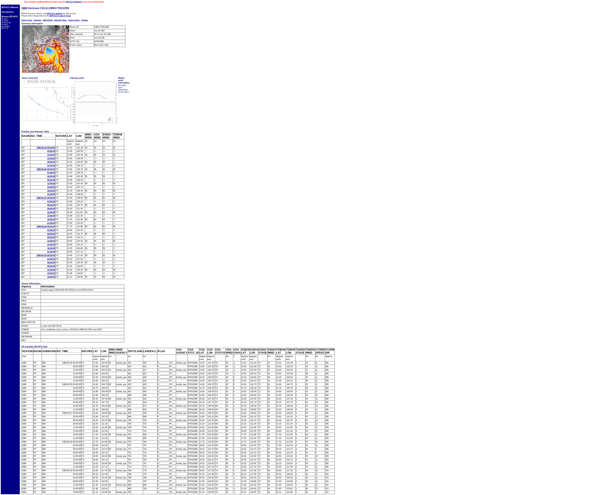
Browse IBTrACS (10, 16)
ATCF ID (5, 28)
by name (5, 21)
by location (6, 26)
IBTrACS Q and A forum (60, 16)
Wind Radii (48, 20)
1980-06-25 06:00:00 (45, 148)
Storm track (26, 20)
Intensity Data (60, 20)
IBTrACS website (54, 14)
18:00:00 (51, 162)
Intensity (37, 20)
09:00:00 (51, 151)
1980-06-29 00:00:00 (45, 255)
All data (84, 20)
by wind (4, 24)
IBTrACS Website (74, 2)
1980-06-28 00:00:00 (45, 226)
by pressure (6, 22)
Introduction (8, 12)
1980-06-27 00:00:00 (45, 198)
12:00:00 (51, 155)
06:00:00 (51, 176)
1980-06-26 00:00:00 (45, 169)
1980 (24, 8)
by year (4, 19)
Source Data (73, 20)
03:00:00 (51, 173)
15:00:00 (51, 158)
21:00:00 (51, 165)
